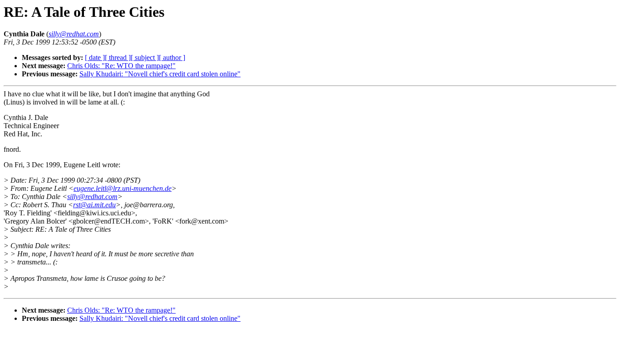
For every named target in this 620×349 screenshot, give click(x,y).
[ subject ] (145, 57)
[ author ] (172, 57)
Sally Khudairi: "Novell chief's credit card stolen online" (160, 74)
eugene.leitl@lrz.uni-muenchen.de (123, 188)
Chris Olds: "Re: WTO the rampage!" (121, 66)
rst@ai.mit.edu (94, 205)
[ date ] (95, 57)
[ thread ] (118, 57)
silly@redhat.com (92, 196)
